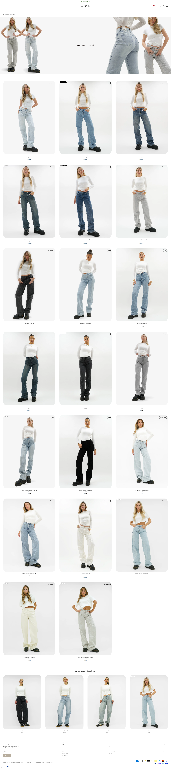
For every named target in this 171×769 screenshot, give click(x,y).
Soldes (106, 9)
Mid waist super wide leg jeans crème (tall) (29, 657)
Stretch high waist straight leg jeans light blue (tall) (29, 490)
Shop (8, 14)
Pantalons (63, 749)
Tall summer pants (64, 9)
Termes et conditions (162, 744)
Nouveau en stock (72, 9)
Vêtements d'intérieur (65, 753)
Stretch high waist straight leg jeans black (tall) (85, 490)
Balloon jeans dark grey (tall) (22, 730)
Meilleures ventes (65, 744)
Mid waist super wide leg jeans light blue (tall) (141, 573)
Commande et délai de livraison (114, 749)
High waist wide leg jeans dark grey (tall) (85, 406)
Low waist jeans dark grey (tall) (29, 323)
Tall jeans (63, 747)
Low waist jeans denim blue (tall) (141, 155)
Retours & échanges (112, 751)
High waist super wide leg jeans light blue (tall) (141, 490)
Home (58, 9)
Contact (110, 744)
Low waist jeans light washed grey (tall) (141, 239)
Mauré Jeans (12, 14)
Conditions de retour (162, 747)
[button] (163, 1)
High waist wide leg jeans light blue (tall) (85, 323)
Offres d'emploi (111, 747)
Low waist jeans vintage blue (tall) (29, 239)
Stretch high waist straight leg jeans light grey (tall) (141, 406)
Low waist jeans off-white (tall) (85, 573)
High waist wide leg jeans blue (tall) (142, 323)
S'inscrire (7, 755)
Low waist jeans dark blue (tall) (85, 239)
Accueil (4, 14)
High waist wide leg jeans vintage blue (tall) (29, 406)
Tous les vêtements (100, 9)
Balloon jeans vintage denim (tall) (106, 730)
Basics (63, 751)
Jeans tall (84, 9)
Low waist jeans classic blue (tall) (85, 155)
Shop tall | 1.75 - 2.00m (91, 9)
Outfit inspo (112, 9)
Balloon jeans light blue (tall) (64, 730)
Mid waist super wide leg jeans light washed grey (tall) (85, 657)
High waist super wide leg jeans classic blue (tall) (29, 573)
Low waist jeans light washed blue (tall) (29, 155)
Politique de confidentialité (163, 749)
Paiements (110, 753)
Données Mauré (161, 751)
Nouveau (79, 9)
